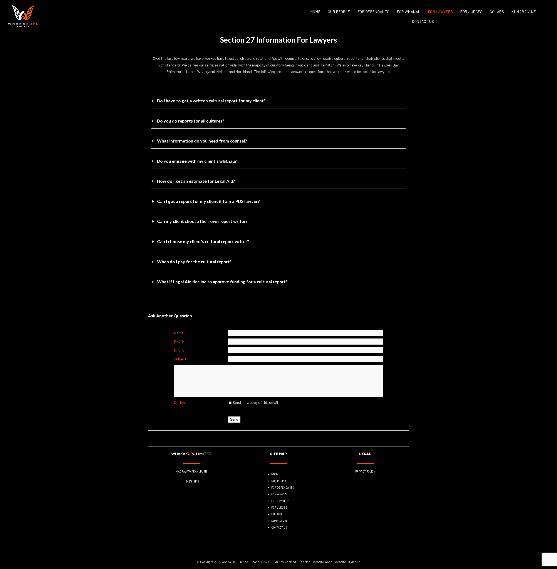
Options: (181, 402)
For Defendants (373, 11)
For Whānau (409, 11)
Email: (179, 341)
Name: (179, 333)
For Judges (471, 11)
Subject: (181, 359)
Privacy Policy (365, 471)
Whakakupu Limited (235, 562)
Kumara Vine (523, 11)
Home (315, 11)
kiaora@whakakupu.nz (191, 471)
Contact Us (423, 21)
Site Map (304, 562)
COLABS (497, 11)
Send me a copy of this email (255, 402)
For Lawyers (440, 11)
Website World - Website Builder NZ (336, 562)
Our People (339, 11)
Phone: (180, 350)
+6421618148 (191, 481)
